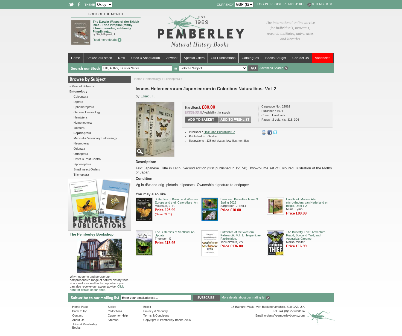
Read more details (105, 39)
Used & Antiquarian (145, 58)
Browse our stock (99, 58)
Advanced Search (272, 67)
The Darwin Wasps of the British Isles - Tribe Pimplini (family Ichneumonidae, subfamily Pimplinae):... (116, 26)
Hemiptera (80, 117)
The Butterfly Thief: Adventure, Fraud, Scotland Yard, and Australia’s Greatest (306, 235)
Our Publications (223, 58)
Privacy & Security (155, 311)
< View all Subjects (81, 86)
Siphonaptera (82, 164)
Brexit (147, 306)
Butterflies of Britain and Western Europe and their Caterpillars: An (176, 201)
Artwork (171, 58)
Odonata (79, 148)
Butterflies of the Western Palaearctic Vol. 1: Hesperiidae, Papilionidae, (240, 235)
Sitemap (113, 319)
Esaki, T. (148, 96)
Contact (77, 315)
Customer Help (118, 315)
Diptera (78, 101)
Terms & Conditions (156, 315)
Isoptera (79, 127)
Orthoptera (81, 153)
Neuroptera (81, 143)
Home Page (80, 306)
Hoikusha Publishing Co (219, 132)
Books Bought (275, 58)
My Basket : (297, 4)
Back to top (79, 311)
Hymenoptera (83, 122)
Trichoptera (81, 174)
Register (278, 4)
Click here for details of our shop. (97, 288)
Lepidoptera (172, 78)
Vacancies (322, 58)
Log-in (262, 4)
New (121, 58)
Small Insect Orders (87, 169)
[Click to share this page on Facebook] (269, 133)
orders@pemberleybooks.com (284, 315)
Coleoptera (81, 96)
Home (75, 58)
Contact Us (300, 58)
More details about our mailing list (244, 297)
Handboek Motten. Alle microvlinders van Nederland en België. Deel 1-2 (307, 202)
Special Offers (194, 58)
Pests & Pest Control (87, 159)
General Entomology (87, 112)
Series (112, 306)
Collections (115, 311)
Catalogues (250, 58)
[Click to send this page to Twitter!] (275, 133)
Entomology (153, 78)
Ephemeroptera (84, 107)
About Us (78, 319)
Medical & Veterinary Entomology (95, 138)
